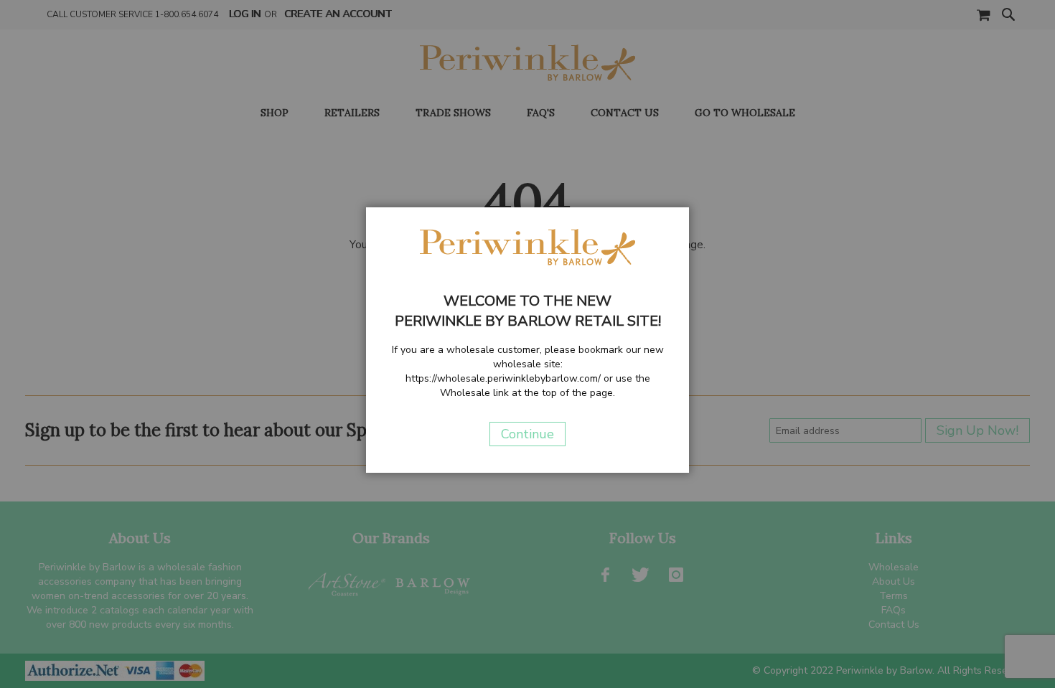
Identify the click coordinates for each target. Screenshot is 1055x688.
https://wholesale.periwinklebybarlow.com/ (503, 378)
